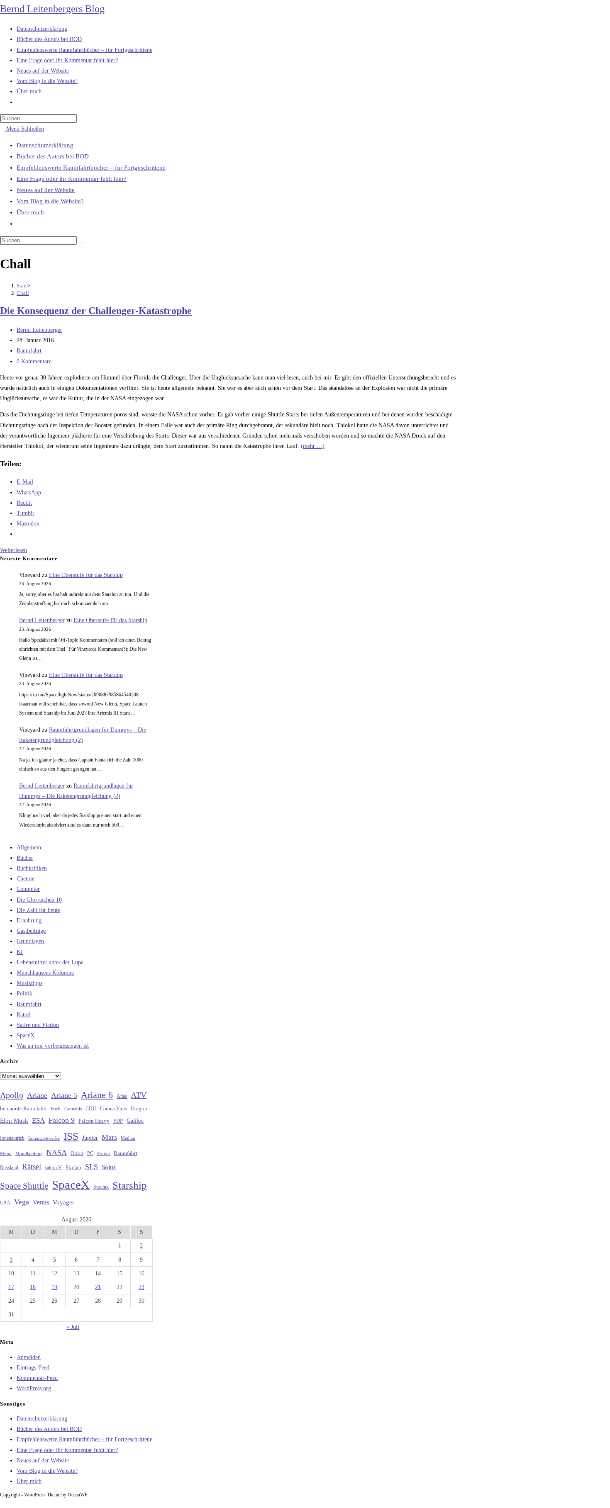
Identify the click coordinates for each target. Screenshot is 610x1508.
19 (54, 1287)
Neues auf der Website (46, 190)
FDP (118, 1121)
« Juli (72, 1327)
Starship (129, 1185)
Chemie (25, 879)
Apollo (11, 1094)
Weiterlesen (16, 550)
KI (20, 952)
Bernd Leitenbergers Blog (52, 8)
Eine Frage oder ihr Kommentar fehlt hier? (72, 178)
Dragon (139, 1108)
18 (33, 1287)
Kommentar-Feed (37, 1378)
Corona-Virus (113, 1109)
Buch (56, 1108)
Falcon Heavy (94, 1121)
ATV (138, 1094)
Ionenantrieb (12, 1138)
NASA (56, 1152)
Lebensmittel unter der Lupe (50, 962)
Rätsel (24, 1015)
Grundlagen (30, 941)
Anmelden (29, 1357)
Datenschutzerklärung (45, 145)
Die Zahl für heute (38, 910)
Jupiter (90, 1137)
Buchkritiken (32, 868)
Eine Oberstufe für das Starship (86, 575)
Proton (103, 1153)
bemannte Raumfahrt (23, 1109)
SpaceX (25, 1035)
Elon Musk (14, 1120)
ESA (38, 1120)
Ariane (37, 1095)
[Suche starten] (81, 242)
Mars (109, 1137)
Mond (6, 1153)
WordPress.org (34, 1388)
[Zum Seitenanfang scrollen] (2, 1502)
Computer (28, 889)
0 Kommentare (34, 361)
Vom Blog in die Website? (50, 201)
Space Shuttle (24, 1186)
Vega (21, 1202)
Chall (23, 293)
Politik (24, 993)
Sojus (109, 1167)
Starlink (101, 1187)
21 (98, 1287)
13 (76, 1273)
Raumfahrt (29, 351)
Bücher (25, 858)
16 (141, 1273)
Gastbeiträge (31, 931)
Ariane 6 (97, 1095)
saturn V (53, 1167)
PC (90, 1153)
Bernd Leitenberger (39, 330)
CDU (90, 1109)
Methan (128, 1138)
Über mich (30, 212)
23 (141, 1287)
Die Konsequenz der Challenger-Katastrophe (96, 310)
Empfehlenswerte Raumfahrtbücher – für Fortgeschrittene (91, 167)
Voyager (63, 1202)
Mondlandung (29, 1153)
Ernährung (29, 920)
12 (54, 1273)
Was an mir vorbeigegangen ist (53, 1046)
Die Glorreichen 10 (39, 900)
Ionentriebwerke (44, 1138)
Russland (9, 1167)
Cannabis (73, 1108)
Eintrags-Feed (33, 1367)
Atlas (122, 1096)
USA (5, 1203)
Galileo (135, 1120)
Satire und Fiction (38, 1025)
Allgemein (29, 847)
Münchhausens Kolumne (45, 973)
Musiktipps (29, 983)
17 (11, 1287)
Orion (77, 1153)
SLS (91, 1167)
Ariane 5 (64, 1095)
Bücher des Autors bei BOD (53, 156)
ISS (70, 1136)
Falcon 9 (62, 1120)
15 (119, 1273)
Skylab (73, 1167)
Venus (41, 1202)
